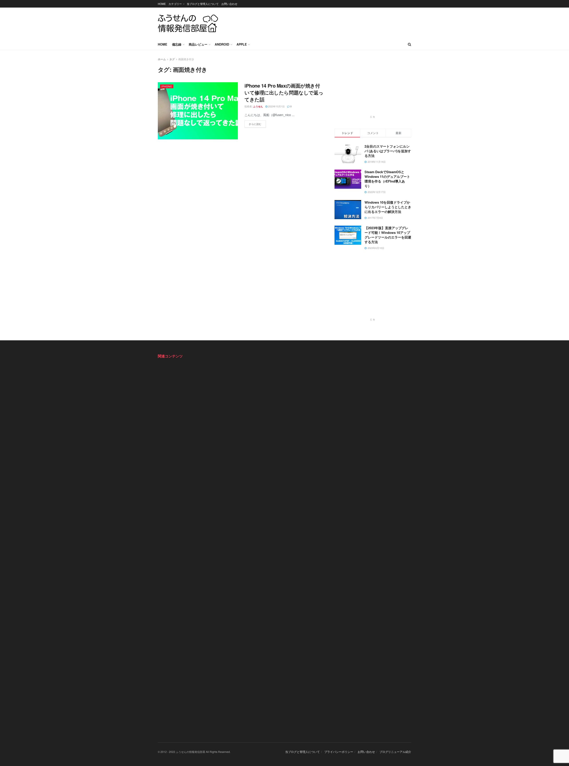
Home (162, 44)
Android (222, 44)
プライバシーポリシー (338, 752)
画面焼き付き (186, 59)
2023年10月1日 (276, 106)
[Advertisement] (330, 22)
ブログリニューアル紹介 (395, 752)
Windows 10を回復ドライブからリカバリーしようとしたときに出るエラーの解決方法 (388, 207)
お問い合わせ (229, 4)
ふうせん (258, 106)
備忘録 (176, 44)
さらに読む (257, 123)
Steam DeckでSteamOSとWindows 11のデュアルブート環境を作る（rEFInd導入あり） (387, 178)
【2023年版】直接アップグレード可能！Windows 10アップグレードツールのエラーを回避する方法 (388, 234)
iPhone (166, 86)
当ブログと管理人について (203, 4)
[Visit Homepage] (188, 23)
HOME (162, 4)
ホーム (162, 59)
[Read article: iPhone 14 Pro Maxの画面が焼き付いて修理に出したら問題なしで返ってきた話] (198, 110)
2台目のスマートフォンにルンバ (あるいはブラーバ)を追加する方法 (388, 151)
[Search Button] (409, 44)
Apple (241, 44)
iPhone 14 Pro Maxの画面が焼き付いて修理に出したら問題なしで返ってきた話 (283, 92)
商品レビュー (198, 44)
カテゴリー (175, 4)
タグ (172, 59)
